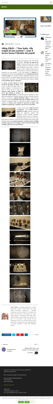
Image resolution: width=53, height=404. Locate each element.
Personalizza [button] (32, 402)
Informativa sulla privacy (9, 384)
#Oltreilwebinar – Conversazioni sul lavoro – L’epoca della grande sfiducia (48, 43)
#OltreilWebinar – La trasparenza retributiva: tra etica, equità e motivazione (48, 69)
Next (36, 344)
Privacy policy (32, 399)
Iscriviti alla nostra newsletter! (11, 350)
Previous (5, 344)
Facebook (7, 334)
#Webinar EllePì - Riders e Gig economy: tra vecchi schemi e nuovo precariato (30, 350)
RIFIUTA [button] (27, 402)
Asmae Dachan (9, 43)
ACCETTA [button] (21, 402)
